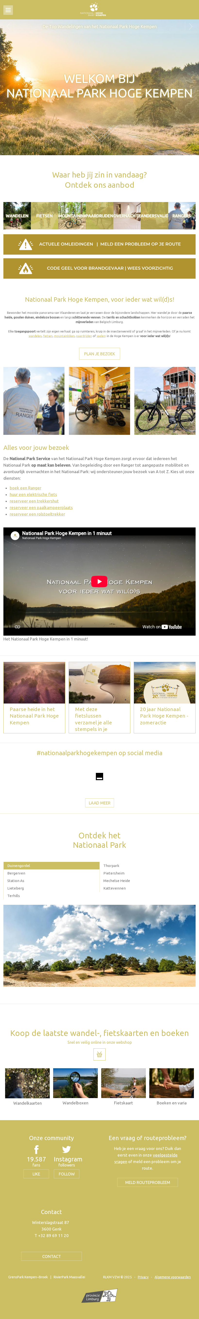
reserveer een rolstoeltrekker (37, 514)
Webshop (99, 1054)
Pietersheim (113, 873)
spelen (101, 336)
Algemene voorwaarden (173, 1277)
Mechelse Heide (116, 881)
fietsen (48, 336)
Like (36, 1174)
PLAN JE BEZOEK (99, 353)
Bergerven (16, 873)
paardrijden (84, 336)
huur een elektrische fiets (33, 494)
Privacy (143, 1277)
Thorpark (111, 866)
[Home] (93, 9)
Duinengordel (18, 866)
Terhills (13, 896)
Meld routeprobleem (147, 1182)
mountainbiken (64, 336)
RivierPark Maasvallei (69, 1277)
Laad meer (99, 803)
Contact (51, 1256)
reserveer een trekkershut (34, 501)
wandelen (35, 336)
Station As (15, 881)
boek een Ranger (25, 488)
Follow (67, 1174)
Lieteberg (15, 888)
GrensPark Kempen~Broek (28, 1277)
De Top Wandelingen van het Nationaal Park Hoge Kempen (99, 26)
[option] (99, 26)
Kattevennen (114, 888)
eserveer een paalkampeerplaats (42, 507)
